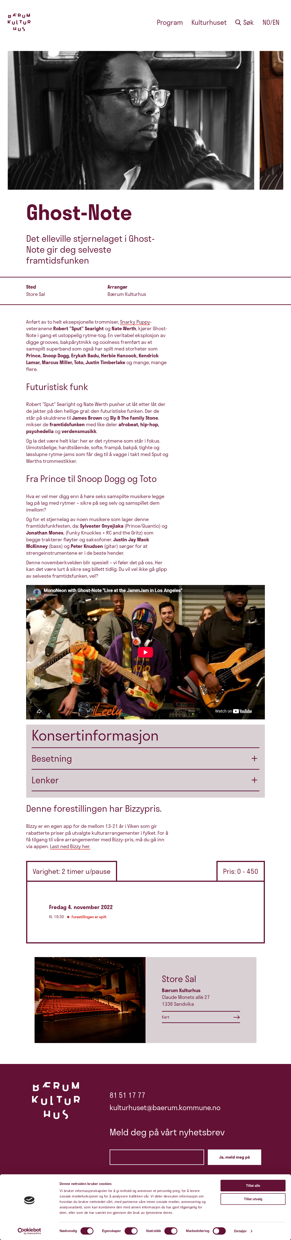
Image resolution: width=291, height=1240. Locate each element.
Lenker (45, 780)
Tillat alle (253, 1185)
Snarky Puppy (135, 322)
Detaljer (240, 1231)
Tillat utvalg (253, 1199)
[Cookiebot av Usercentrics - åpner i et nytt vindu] (29, 1231)
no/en (271, 22)
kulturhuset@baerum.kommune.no (165, 1107)
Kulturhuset (209, 22)
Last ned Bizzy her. (70, 846)
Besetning (52, 758)
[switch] (131, 1231)
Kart (165, 1017)
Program (170, 22)
